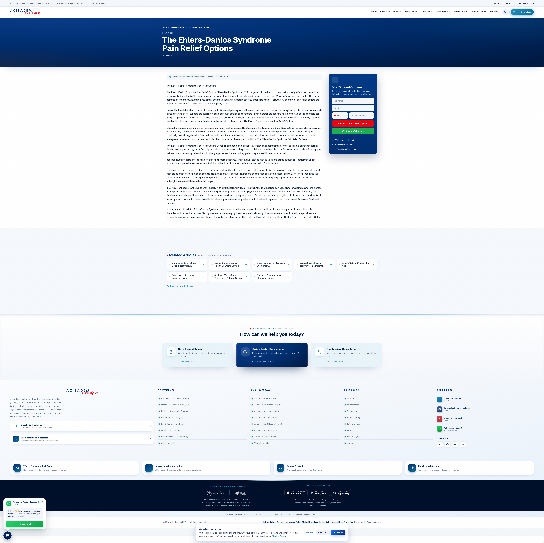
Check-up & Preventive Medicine (176, 398)
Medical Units (426, 12)
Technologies (443, 12)
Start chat (26, 524)
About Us (351, 398)
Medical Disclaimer (310, 522)
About (374, 12)
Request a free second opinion (353, 123)
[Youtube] (455, 444)
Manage (309, 532)
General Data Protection (342, 522)
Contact (494, 12)
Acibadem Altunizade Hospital (267, 404)
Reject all (322, 532)
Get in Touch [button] (445, 390)
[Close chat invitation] (42, 501)
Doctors (397, 12)
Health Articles (478, 12)
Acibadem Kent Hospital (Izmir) (268, 424)
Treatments (411, 12)
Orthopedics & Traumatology (174, 436)
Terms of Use (282, 522)
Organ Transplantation (171, 430)
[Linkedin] (463, 444)
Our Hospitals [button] (261, 390)
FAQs (349, 430)
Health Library (461, 12)
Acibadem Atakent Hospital (266, 417)
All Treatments (168, 443)
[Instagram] (447, 444)
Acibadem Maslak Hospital (266, 398)
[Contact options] (7, 535)
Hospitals (385, 12)
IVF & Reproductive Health (173, 424)
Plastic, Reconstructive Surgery (175, 404)
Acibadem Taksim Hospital (266, 436)
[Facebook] (440, 444)
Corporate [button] (351, 390)
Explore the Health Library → (181, 286)
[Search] (505, 12)
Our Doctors (353, 404)
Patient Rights (353, 436)
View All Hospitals (262, 443)
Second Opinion (503, 3)
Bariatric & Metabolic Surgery (174, 411)
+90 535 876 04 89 (526, 3)
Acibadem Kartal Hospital (265, 430)
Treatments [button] (166, 390)
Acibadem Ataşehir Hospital (266, 411)
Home (164, 27)
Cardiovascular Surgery (172, 417)
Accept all (338, 532)
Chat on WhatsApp (355, 131)
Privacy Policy (269, 522)
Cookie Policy (295, 522)
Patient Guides (353, 424)
